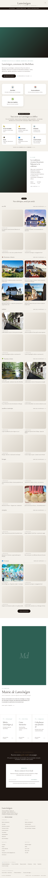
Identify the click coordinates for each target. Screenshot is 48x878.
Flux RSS (26, 852)
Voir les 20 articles (38, 510)
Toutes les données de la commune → (23, 147)
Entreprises (30, 864)
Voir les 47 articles (38, 257)
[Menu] (45, 2)
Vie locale (3, 824)
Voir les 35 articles (38, 408)
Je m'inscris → (34, 779)
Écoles (35, 864)
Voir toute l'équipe (7, 705)
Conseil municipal (5, 865)
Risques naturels (23, 864)
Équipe (3, 846)
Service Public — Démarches (7, 872)
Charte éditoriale (5, 848)
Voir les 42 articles (38, 358)
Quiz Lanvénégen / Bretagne (30, 828)
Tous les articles (24, 611)
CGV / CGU (27, 848)
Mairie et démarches (5, 822)
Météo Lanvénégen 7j (29, 822)
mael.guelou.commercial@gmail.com (8, 852)
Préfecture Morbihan (18, 872)
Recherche (4, 836)
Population (39, 864)
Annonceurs (4, 854)
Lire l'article (34, 186)
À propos (3, 844)
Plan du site (27, 850)
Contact (3, 850)
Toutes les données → (6, 864)
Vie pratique (4, 832)
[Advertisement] (24, 18)
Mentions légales (28, 844)
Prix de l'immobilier (15, 864)
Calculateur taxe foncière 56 (30, 826)
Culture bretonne (5, 830)
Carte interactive (28, 824)
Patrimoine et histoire (6, 826)
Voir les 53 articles (38, 206)
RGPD (26, 846)
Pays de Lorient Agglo (27, 872)
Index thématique (5, 838)
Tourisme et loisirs (5, 828)
